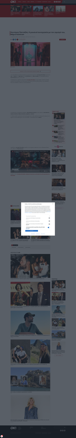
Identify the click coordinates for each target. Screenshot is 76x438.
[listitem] (38, 216)
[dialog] (38, 219)
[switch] (49, 218)
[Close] (53, 204)
